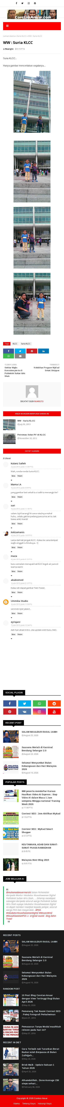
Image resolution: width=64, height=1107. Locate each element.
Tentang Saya (28, 1103)
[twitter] (22, 3)
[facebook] (16, 3)
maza (14, 555)
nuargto (9, 49)
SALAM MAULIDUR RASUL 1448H (39, 732)
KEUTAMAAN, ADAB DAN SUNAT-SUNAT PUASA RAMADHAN (40, 846)
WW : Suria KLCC (26, 421)
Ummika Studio (19, 600)
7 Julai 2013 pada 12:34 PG (21, 625)
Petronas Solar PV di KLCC (31, 435)
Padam (20, 476)
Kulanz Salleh (18, 463)
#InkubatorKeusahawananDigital (22, 912)
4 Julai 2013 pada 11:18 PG (21, 509)
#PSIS (38, 909)
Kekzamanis (17, 532)
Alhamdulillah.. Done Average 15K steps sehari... (40, 1082)
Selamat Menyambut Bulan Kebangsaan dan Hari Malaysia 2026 (39, 766)
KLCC (15, 343)
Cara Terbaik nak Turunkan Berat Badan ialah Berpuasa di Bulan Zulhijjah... (40, 1052)
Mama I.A (16, 484)
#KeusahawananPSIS (16, 915)
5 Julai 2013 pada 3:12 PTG (21, 583)
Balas (13, 476)
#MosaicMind (45, 912)
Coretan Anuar (40, 1098)
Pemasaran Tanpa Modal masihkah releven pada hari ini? (41, 1028)
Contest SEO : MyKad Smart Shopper (37, 831)
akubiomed (17, 579)
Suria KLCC (21, 36)
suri (13, 505)
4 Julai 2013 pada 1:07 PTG (21, 535)
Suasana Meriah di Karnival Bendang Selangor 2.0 (37, 749)
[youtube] (54, 711)
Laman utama (9, 36)
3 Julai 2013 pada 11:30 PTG (22, 467)
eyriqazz (15, 621)
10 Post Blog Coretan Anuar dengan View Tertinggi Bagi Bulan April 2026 (41, 998)
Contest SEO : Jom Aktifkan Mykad (41, 813)
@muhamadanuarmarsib (18, 892)
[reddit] (54, 703)
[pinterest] (35, 3)
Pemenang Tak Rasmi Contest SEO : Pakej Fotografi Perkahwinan (41, 1013)
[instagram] (29, 3)
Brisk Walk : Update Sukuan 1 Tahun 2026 (38, 1066)
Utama (17, 1103)
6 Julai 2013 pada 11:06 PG (21, 604)
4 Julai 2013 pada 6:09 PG (21, 488)
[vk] (24, 711)
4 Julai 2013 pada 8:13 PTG (21, 559)
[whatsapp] (39, 703)
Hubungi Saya (44, 1103)
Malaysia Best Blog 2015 (35, 860)
